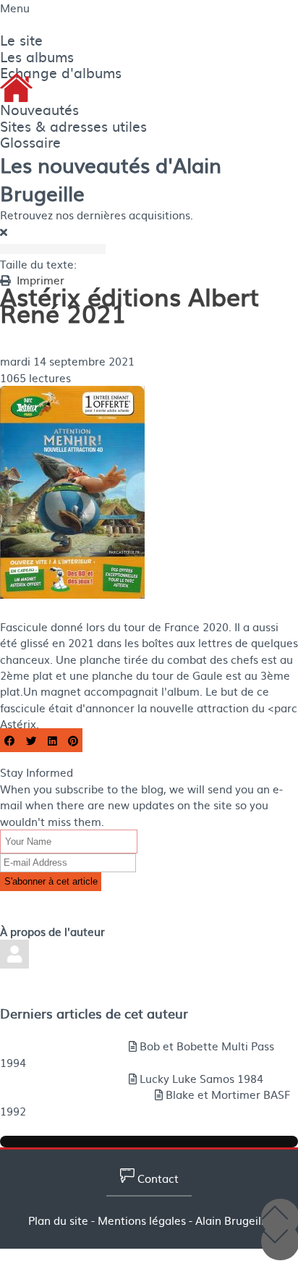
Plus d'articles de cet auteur (72, 1030)
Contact (157, 1178)
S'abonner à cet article (51, 881)
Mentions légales (142, 1220)
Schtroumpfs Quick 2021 (70, 899)
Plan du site (58, 1220)
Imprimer (40, 280)
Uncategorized (38, 329)
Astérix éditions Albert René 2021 (93, 915)
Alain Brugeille (37, 345)
